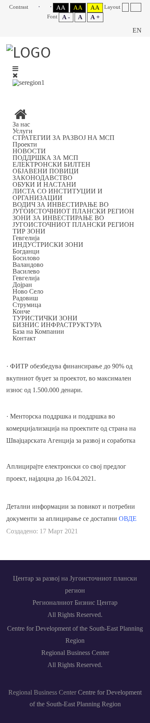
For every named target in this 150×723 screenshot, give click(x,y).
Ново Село (27, 291)
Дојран (22, 284)
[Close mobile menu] (15, 75)
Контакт (24, 338)
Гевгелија (26, 237)
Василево (26, 271)
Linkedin (59, 92)
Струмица (26, 304)
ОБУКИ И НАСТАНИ (44, 184)
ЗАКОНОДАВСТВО (42, 177)
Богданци (26, 251)
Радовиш (25, 298)
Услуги (22, 130)
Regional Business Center (42, 692)
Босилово (26, 257)
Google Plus (116, 92)
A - (66, 17)
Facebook (40, 92)
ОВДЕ (128, 518)
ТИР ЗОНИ (28, 231)
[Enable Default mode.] (35, 7)
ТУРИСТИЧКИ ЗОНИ (45, 318)
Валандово (27, 264)
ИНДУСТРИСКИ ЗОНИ (47, 244)
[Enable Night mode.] (46, 7)
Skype (78, 92)
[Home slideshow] (20, 116)
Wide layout (135, 7)
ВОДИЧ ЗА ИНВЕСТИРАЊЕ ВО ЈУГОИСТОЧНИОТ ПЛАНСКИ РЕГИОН (73, 208)
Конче (21, 311)
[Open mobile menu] (15, 68)
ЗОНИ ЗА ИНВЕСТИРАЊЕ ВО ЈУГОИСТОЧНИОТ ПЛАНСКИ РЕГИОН (73, 221)
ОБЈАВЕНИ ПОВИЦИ (45, 171)
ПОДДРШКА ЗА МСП (45, 157)
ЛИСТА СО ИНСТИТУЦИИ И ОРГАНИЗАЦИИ (57, 194)
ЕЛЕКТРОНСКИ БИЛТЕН (51, 164)
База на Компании (38, 331)
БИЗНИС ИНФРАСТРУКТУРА (57, 324)
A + (95, 17)
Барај (119, 30)
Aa (60, 7)
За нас (21, 124)
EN (137, 30)
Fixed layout (125, 7)
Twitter (97, 92)
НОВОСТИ (29, 151)
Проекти (24, 144)
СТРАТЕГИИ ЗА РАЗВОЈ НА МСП (63, 137)
